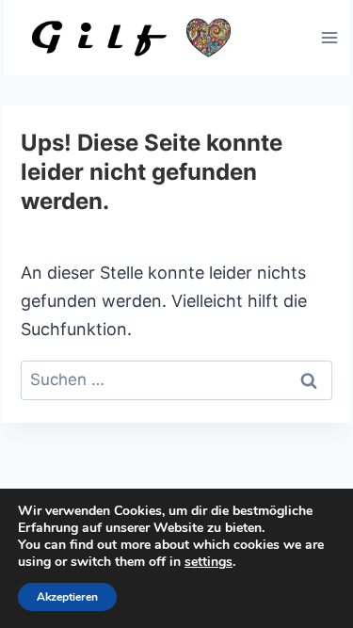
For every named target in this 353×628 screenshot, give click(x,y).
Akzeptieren (67, 596)
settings (209, 562)
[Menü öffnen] (329, 37)
